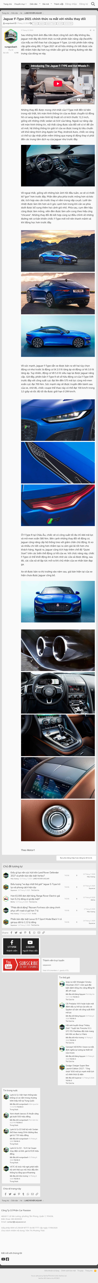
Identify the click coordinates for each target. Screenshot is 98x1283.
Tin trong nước (10, 1090)
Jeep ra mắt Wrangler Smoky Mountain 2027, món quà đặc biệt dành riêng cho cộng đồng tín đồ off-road (80, 986)
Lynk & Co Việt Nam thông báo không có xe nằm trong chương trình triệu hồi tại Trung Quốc (23, 1098)
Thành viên (58, 4)
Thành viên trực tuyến (53, 960)
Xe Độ (34, 914)
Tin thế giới (64, 977)
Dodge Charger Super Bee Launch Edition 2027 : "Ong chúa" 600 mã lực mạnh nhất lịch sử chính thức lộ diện (80, 1070)
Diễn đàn (33, 4)
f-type (35, 23)
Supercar (14, 890)
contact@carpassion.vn (16, 1222)
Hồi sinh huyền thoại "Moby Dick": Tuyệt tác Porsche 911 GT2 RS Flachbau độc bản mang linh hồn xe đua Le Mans (80, 1030)
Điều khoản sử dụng (52, 1271)
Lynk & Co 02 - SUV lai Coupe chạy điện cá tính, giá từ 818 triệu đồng (24, 1151)
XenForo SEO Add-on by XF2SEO (49, 1278)
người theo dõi (30, 948)
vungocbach (9, 23)
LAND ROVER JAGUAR (41, 879)
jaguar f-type (50, 23)
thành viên (12, 948)
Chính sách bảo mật (68, 1271)
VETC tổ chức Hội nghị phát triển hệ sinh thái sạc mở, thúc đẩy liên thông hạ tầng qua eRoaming (24, 1169)
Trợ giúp (80, 1271)
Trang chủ (7, 4)
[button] (20, 4)
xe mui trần (68, 23)
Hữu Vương (15, 879)
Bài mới (45, 4)
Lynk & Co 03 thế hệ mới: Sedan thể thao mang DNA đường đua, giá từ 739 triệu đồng (24, 1132)
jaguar (41, 23)
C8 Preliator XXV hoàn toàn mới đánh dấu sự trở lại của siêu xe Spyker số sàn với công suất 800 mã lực (80, 1008)
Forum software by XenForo (49, 1276)
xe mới (60, 23)
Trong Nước (14, 1109)
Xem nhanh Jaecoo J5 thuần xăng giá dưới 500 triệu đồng (24, 1115)
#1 (94, 30)
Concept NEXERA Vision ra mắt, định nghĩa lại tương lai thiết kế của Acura (80, 1050)
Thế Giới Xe (35, 890)
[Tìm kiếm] (93, 4)
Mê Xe (13, 902)
